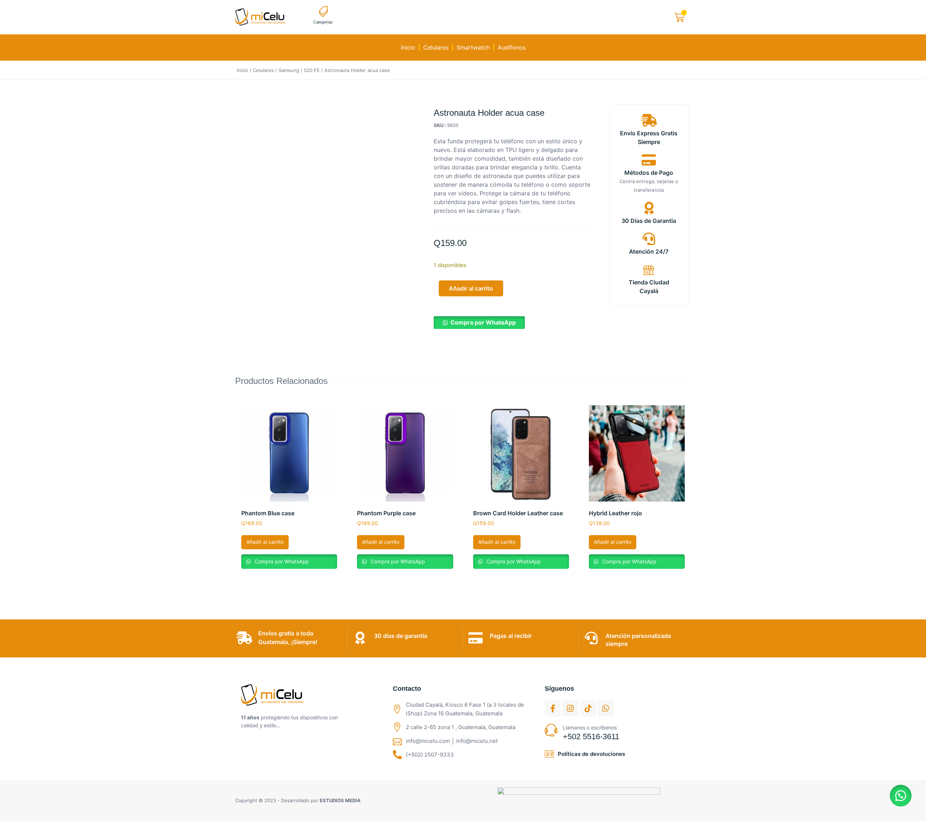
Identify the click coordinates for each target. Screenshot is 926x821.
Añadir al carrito (471, 288)
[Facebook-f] (553, 708)
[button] (479, 322)
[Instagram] (570, 708)
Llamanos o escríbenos (590, 727)
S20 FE (312, 70)
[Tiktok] (588, 708)
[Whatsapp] (606, 708)
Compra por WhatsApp (483, 322)
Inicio (408, 47)
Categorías (323, 22)
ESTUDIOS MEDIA (340, 800)
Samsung (289, 70)
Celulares (436, 47)
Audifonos (512, 47)
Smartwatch (473, 47)
